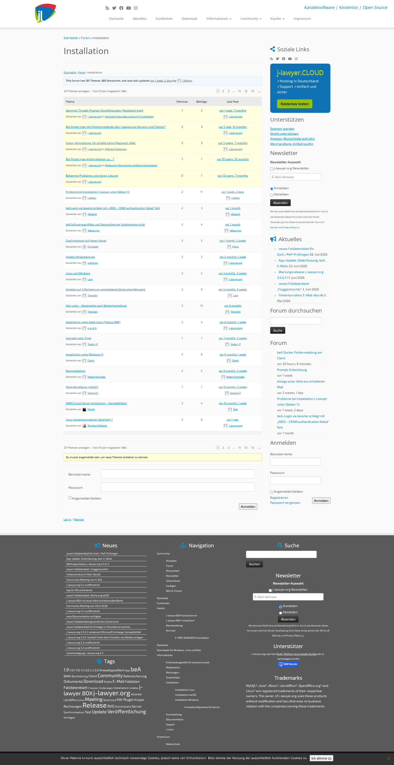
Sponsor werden (282, 128)
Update (99, 711)
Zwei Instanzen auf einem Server (86, 240)
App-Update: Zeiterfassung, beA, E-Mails (89, 558)
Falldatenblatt (76, 687)
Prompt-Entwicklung (292, 370)
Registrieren (279, 497)
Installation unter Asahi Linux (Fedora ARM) (93, 321)
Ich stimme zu (321, 758)
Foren (85, 38)
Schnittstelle (123, 706)
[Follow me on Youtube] (130, 7)
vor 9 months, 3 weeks (233, 386)
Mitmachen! (172, 570)
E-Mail (118, 681)
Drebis (108, 681)
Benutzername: (79, 474)
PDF (120, 700)
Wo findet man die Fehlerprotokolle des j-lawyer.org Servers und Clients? (116, 127)
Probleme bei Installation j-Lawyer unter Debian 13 (98, 191)
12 (246, 91)
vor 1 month (232, 207)
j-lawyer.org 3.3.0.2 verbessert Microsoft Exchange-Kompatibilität (103, 632)
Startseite (116, 18)
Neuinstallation (75, 370)
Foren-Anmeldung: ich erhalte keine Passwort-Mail (100, 143)
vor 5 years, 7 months (232, 143)
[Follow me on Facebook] (122, 7)
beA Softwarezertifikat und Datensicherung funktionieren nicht (105, 224)
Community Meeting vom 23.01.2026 (86, 605)
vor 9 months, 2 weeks (233, 370)
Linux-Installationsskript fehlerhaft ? (89, 419)
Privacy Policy (289, 227)
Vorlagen (69, 717)
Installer (133, 687)
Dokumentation (174, 719)
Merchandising (174, 625)
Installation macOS (185, 694)
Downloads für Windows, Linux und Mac (179, 650)
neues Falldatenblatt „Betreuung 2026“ (87, 595)
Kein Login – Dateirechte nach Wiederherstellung (96, 305)
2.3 (92, 670)
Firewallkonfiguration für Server (202, 707)
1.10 (77, 670)
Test (88, 712)
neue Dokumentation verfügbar (83, 616)
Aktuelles (140, 18)
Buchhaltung (80, 676)
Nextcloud (109, 699)
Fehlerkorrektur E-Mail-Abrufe (301, 295)
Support (170, 724)
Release (95, 705)
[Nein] (388, 758)
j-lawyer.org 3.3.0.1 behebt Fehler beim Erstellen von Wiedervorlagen (104, 637)
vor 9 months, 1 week (233, 354)
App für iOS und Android (79, 590)
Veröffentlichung (126, 711)
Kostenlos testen (295, 103)
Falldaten (132, 681)
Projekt (139, 700)
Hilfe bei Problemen (116, 148)
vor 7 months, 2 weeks (233, 338)
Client (92, 676)
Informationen (217, 18)
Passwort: (75, 487)
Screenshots (173, 677)
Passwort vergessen (285, 502)
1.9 (66, 669)
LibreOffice (70, 699)
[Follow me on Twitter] (115, 7)
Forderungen (106, 687)
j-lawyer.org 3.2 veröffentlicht (83, 647)
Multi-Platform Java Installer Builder (297, 653)
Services (171, 630)
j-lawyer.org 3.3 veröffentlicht (83, 642)
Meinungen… (173, 672)
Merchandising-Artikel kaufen (291, 144)
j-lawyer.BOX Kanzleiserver (181, 615)
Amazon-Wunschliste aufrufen (292, 138)
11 (239, 91)
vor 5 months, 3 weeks (233, 273)
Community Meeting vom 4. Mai (84, 579)
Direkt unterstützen (284, 133)
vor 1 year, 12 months (233, 127)
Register (79, 519)
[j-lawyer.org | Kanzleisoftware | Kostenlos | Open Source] (45, 13)
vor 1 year (233, 419)
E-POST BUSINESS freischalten (192, 637)
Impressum (302, 18)
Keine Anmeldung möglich (82, 386)
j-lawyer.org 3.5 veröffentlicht (83, 584)
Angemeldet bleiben (86, 498)
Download (189, 18)
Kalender (136, 694)
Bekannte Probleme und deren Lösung (92, 175)
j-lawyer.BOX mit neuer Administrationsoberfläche (94, 600)
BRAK (67, 676)
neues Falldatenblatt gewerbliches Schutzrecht (92, 621)
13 (252, 91)
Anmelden (248, 506)
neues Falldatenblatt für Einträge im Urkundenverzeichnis (98, 626)
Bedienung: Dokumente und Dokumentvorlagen (131, 165)
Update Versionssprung (80, 256)
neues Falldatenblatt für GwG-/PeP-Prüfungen (92, 553)
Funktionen (164, 18)
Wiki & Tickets (174, 590)
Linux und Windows (78, 273)
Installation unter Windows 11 (84, 354)
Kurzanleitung (174, 714)
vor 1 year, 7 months (232, 110)
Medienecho (173, 667)
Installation (121, 687)
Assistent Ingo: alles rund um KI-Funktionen (129, 116)
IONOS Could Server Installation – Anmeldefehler (96, 403)
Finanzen (93, 687)
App (127, 670)
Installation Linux (184, 689)
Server (137, 706)
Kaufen (276, 18)
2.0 (87, 670)
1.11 (83, 670)
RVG (110, 706)
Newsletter (172, 575)
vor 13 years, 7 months (233, 175)
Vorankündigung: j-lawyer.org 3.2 (84, 652)
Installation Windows (187, 699)
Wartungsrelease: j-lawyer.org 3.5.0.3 (87, 563)
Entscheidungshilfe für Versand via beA (188, 662)
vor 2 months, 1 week (233, 256)
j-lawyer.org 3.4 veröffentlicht (83, 611)
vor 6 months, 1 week (233, 321)
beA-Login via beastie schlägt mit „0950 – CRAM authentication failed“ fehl (113, 207)
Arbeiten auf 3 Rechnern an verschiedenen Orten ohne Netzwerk (105, 289)
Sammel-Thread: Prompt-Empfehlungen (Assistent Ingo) (104, 110)
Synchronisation (74, 712)
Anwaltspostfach (111, 670)
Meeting (94, 699)
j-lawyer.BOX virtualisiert (180, 620)
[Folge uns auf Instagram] (137, 7)
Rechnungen (73, 706)
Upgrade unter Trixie (78, 338)
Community (250, 18)
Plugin (128, 699)
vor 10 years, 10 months (233, 159)
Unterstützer (173, 580)
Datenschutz (173, 743)
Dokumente (73, 681)
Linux (81, 699)
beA (136, 668)
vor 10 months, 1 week (232, 403)
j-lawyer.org (111, 693)
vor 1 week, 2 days (161, 80)
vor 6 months (232, 305)
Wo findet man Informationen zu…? (90, 159)
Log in (67, 519)
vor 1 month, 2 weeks (233, 240)
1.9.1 (72, 670)
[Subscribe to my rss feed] (109, 7)
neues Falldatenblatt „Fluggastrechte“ (87, 569)
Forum (169, 565)
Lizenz (170, 729)
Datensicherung (135, 676)
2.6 (97, 670)
